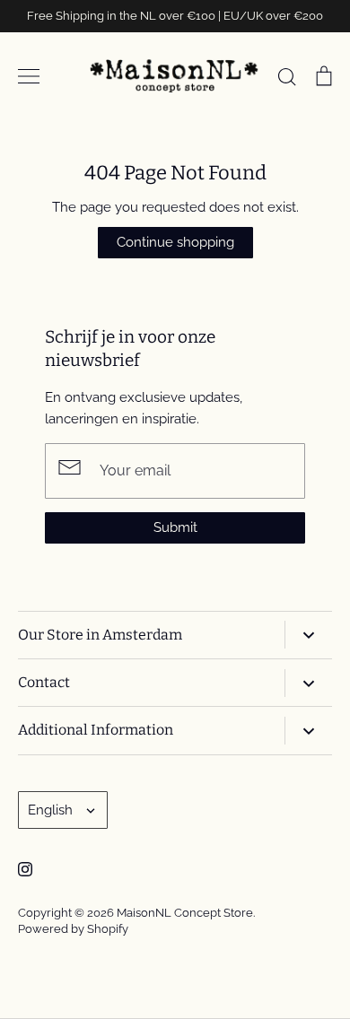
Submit (175, 527)
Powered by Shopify (73, 929)
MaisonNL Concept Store (185, 912)
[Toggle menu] (28, 76)
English (50, 810)
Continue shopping (175, 242)
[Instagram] (25, 869)
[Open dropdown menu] (308, 635)
